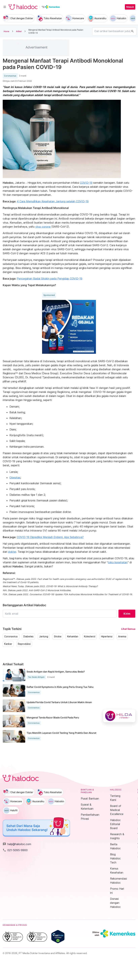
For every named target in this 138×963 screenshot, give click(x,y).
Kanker (8, 644)
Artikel (19, 31)
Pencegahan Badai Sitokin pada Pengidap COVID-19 (49, 278)
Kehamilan (72, 636)
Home (6, 31)
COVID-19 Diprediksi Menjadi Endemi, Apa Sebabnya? (50, 537)
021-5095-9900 (15, 850)
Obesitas (14, 477)
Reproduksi (24, 644)
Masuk (130, 7)
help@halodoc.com (17, 844)
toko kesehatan (118, 562)
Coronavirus (10, 76)
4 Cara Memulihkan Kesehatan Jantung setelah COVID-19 (53, 201)
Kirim (127, 613)
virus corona (42, 226)
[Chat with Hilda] (119, 716)
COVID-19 (86, 182)
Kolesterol (89, 636)
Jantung (43, 636)
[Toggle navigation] (5, 7)
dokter (12, 551)
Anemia (122, 636)
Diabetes (28, 636)
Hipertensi (106, 636)
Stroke (57, 636)
